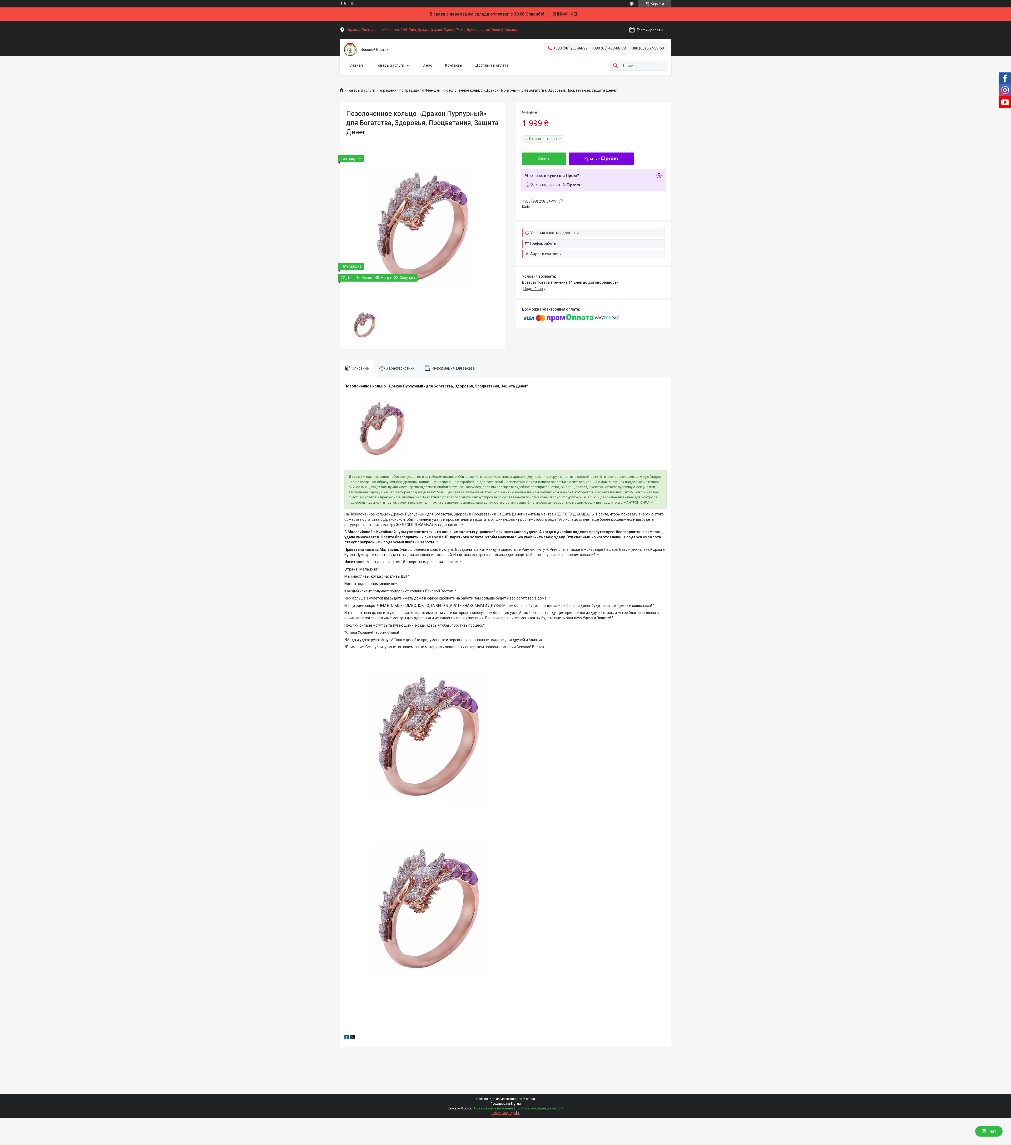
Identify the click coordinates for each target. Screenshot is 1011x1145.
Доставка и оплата (491, 65)
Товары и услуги (390, 65)
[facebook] (346, 1038)
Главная (356, 65)
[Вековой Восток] (350, 49)
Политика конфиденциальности (539, 1108)
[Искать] (615, 66)
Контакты (453, 65)
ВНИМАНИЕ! (564, 14)
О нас (427, 65)
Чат (992, 1131)
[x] (352, 1038)
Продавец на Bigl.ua (505, 1103)
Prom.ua (529, 1099)
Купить (544, 159)
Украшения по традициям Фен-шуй (409, 90)
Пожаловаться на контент (493, 1108)
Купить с (591, 159)
